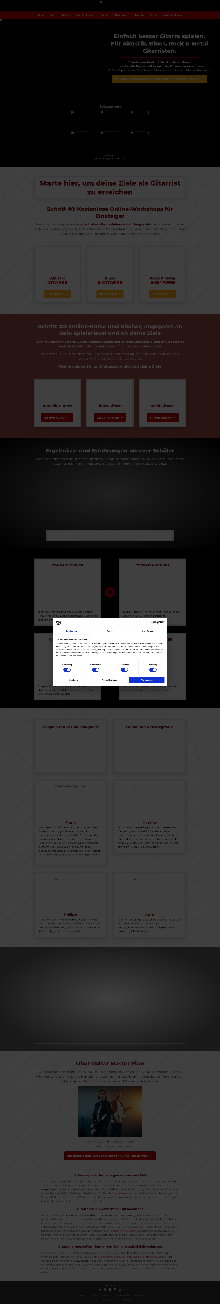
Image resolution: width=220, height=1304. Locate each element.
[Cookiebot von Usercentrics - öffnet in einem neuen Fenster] (153, 623)
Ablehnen (73, 680)
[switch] (95, 670)
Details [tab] (110, 631)
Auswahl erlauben (110, 680)
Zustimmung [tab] (72, 631)
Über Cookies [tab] (148, 631)
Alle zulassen (147, 680)
